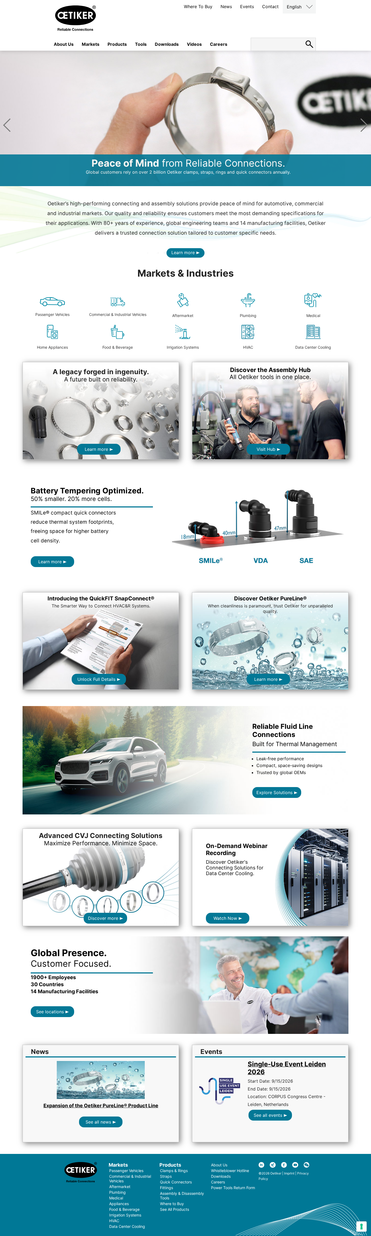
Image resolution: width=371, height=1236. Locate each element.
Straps (166, 1176)
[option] (185, 118)
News (226, 6)
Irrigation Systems (183, 347)
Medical (313, 315)
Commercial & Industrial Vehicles (117, 314)
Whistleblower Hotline (230, 1170)
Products (117, 44)
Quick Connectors (176, 1182)
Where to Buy (172, 1203)
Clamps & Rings (174, 1170)
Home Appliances (52, 347)
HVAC (248, 347)
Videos (194, 44)
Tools (141, 44)
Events (247, 6)
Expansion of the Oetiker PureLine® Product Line (100, 1105)
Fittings (166, 1187)
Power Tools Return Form (233, 1187)
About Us (64, 44)
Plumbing (248, 315)
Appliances (119, 1203)
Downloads (167, 44)
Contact (270, 6)
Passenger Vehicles (52, 314)
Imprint (289, 1173)
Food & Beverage (117, 347)
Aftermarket (182, 315)
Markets (90, 44)
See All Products (174, 1209)
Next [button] (364, 125)
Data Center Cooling (313, 347)
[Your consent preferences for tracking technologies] (361, 1226)
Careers (218, 44)
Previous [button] (7, 125)
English (294, 6)
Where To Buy (198, 6)
